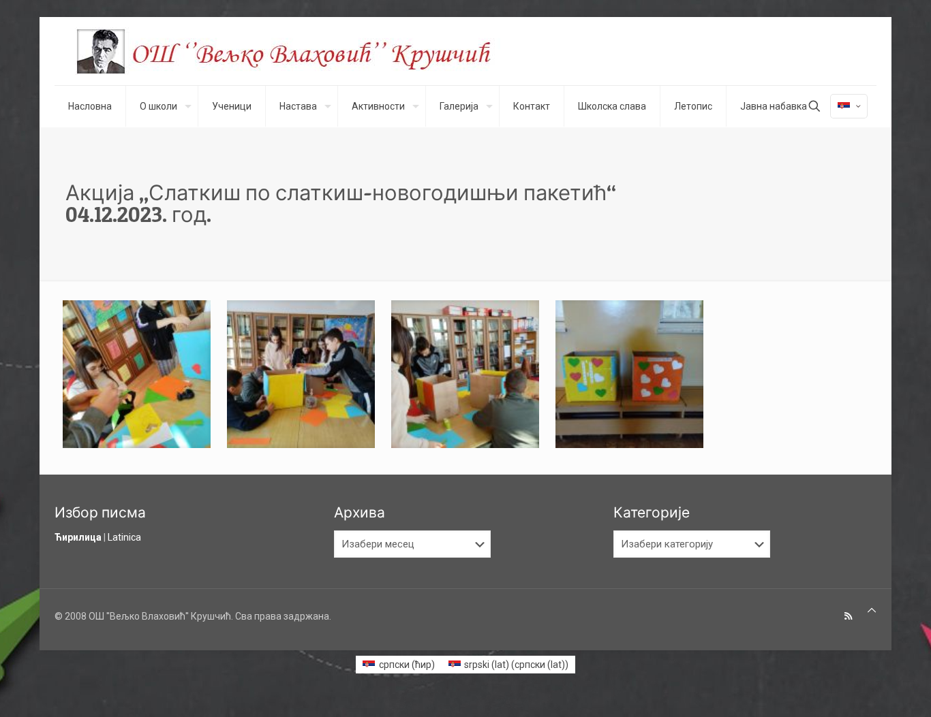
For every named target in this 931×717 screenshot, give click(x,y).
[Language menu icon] (849, 106)
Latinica (124, 537)
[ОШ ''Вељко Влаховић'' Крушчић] (296, 51)
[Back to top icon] (871, 610)
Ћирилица (78, 537)
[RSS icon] (848, 616)
